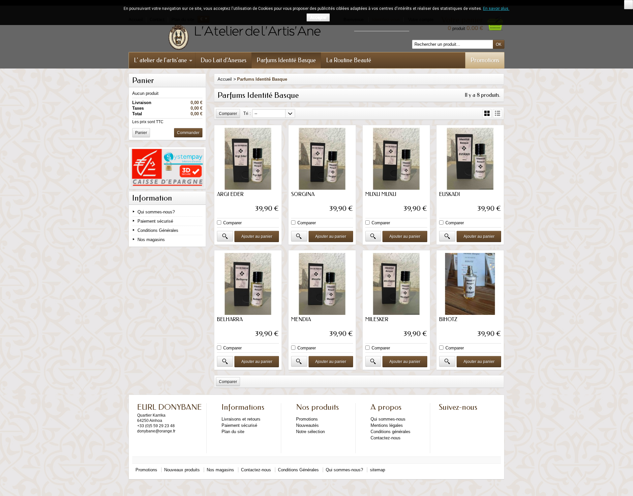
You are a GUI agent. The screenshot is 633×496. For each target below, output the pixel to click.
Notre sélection (310, 431)
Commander (188, 132)
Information (152, 198)
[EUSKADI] (470, 159)
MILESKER (376, 319)
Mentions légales (387, 425)
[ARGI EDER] (248, 159)
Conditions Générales (157, 230)
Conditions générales (390, 431)
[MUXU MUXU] (396, 159)
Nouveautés (307, 425)
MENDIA (301, 319)
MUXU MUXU (380, 194)
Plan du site (233, 431)
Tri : (247, 113)
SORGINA (303, 194)
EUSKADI (449, 194)
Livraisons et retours (241, 419)
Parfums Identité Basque (286, 60)
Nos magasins (151, 239)
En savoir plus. (496, 8)
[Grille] (487, 113)
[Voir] (225, 236)
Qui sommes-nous (388, 419)
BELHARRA (230, 319)
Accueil (225, 79)
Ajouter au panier (256, 236)
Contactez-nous (386, 437)
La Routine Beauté (348, 60)
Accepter (318, 17)
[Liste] (497, 113)
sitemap (377, 469)
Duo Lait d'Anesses (223, 60)
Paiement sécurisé (155, 221)
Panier (143, 80)
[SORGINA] (322, 159)
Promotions (484, 60)
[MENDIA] (322, 284)
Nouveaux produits (182, 469)
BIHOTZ (448, 319)
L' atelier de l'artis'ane (160, 60)
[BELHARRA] (248, 284)
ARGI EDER (230, 194)
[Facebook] (443, 417)
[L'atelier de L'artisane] (277, 37)
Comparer (232, 222)
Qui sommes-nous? (156, 211)
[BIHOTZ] (470, 284)
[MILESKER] (396, 284)
